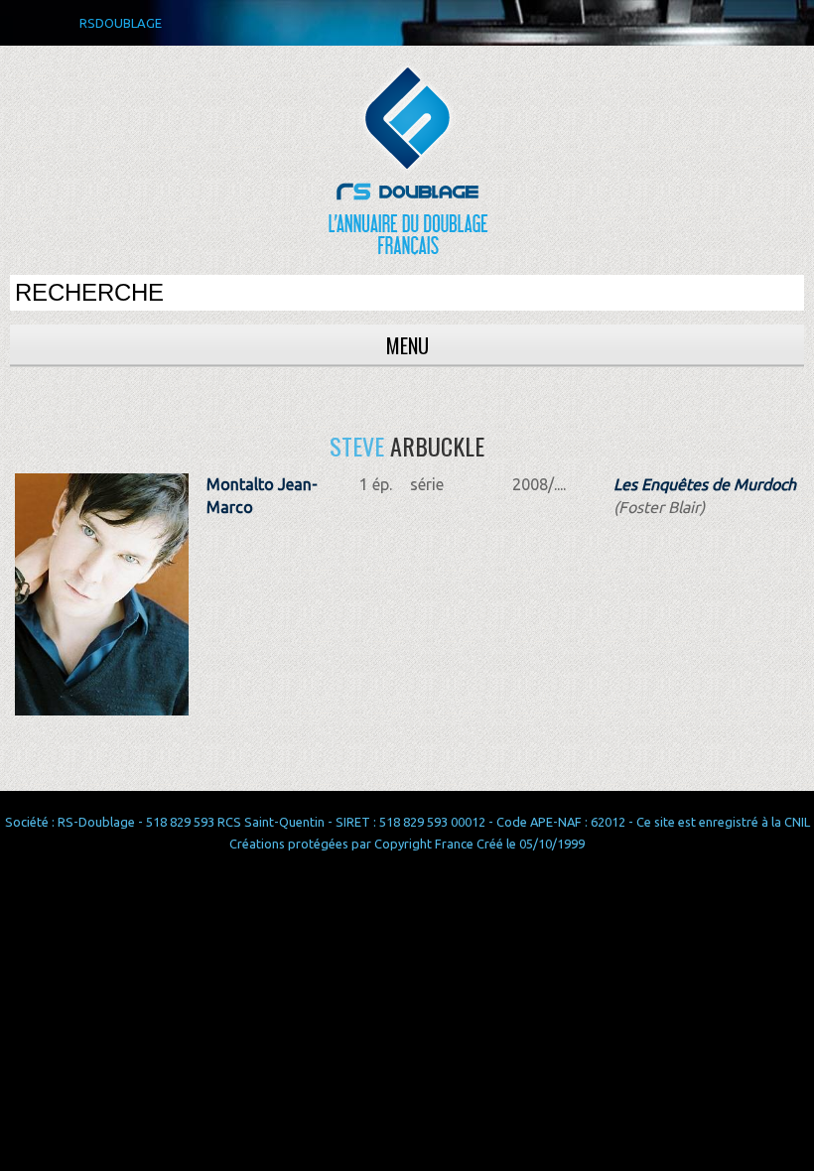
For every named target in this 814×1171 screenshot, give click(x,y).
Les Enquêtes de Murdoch (704, 484)
